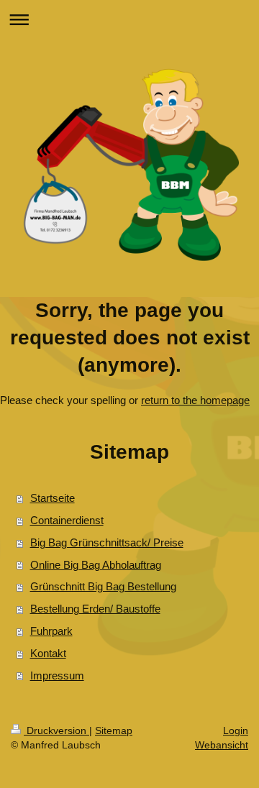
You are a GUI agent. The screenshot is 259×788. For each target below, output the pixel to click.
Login (235, 730)
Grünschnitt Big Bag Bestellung (103, 586)
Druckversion (56, 730)
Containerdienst (67, 520)
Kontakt (48, 653)
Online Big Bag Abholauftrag (95, 565)
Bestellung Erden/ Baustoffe (95, 609)
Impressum (57, 675)
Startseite (52, 498)
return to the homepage (195, 400)
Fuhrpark (51, 631)
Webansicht (221, 745)
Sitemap (113, 730)
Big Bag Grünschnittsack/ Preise (106, 542)
